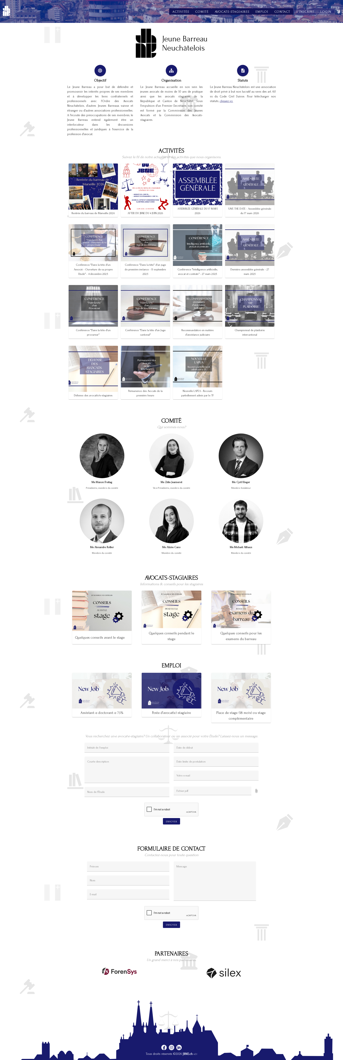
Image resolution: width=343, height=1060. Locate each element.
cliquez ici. (226, 101)
